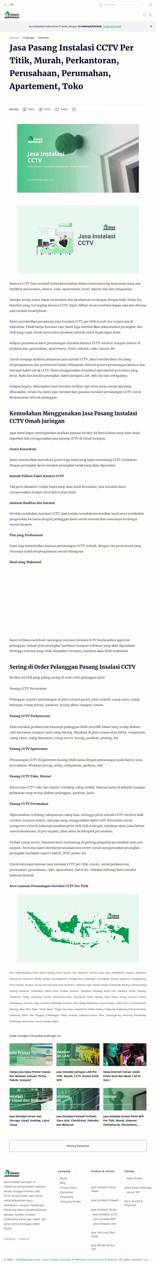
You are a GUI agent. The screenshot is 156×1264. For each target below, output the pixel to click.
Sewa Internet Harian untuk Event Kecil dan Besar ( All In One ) (122, 1076)
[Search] (144, 15)
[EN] (11, 4)
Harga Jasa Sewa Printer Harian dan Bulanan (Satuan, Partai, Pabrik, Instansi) (30, 1076)
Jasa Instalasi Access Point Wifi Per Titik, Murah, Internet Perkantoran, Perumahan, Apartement (123, 1120)
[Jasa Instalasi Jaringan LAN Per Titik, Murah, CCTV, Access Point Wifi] (78, 1054)
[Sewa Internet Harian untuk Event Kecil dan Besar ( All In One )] (124, 1054)
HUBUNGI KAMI (112, 26)
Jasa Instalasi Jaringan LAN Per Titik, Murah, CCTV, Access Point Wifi (78, 1076)
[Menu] (150, 15)
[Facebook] (24, 1239)
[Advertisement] (78, 601)
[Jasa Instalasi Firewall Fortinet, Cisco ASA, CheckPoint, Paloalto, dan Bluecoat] (78, 1099)
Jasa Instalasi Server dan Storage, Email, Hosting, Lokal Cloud (29, 1120)
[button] (150, 4)
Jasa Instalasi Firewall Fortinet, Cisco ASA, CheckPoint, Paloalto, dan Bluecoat (78, 1120)
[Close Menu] (151, 26)
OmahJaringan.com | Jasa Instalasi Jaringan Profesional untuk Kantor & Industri (66, 1259)
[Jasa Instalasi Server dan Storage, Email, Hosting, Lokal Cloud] (31, 1099)
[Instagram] (10, 1239)
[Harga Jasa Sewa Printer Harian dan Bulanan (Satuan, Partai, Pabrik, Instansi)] (31, 1054)
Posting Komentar (78, 1146)
